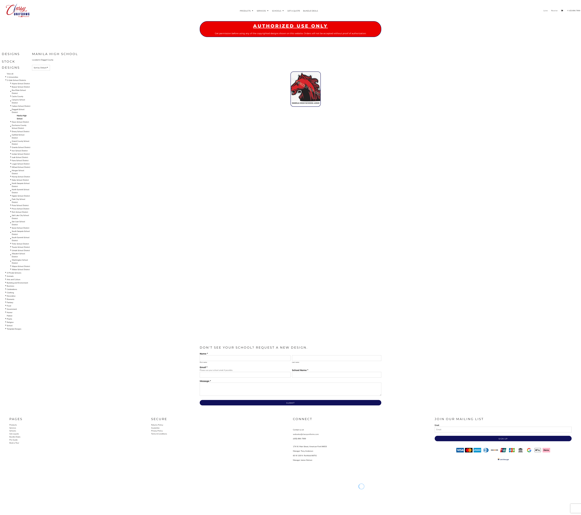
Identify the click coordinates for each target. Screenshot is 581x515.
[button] (246, 11)
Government (12, 309)
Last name (295, 362)
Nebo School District (20, 180)
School (10, 325)
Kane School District (20, 160)
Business (10, 286)
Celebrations (12, 289)
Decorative (11, 296)
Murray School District (21, 176)
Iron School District (20, 150)
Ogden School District (21, 196)
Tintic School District (20, 244)
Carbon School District (21, 106)
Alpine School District (21, 83)
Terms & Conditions (159, 434)
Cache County (17, 96)
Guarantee (155, 428)
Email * (203, 367)
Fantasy (10, 302)
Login (545, 11)
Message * (205, 381)
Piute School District (20, 205)
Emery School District (20, 131)
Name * (204, 353)
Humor (9, 312)
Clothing (10, 292)
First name (203, 362)
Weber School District (21, 269)
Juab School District (20, 157)
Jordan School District (21, 154)
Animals (10, 276)
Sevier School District (20, 228)
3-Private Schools (14, 273)
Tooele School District (21, 247)
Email (437, 425)
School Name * (300, 370)
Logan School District (21, 164)
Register (554, 11)
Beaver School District (21, 87)
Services (12, 428)
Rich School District (20, 212)
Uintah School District (21, 250)
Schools (12, 431)
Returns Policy (157, 425)
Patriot (9, 316)
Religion (10, 322)
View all (10, 74)
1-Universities (12, 77)
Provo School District (20, 209)
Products (13, 425)
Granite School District (21, 147)
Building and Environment (17, 283)
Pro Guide (13, 440)
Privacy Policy (157, 431)
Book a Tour (14, 443)
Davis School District (20, 122)
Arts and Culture (13, 279)
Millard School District (21, 167)
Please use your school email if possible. (216, 370)
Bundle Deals (14, 437)
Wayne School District (21, 266)
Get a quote (14, 434)
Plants (9, 319)
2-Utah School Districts (16, 80)
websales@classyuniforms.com (306, 434)
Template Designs (14, 329)
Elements (10, 299)
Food (9, 306)
